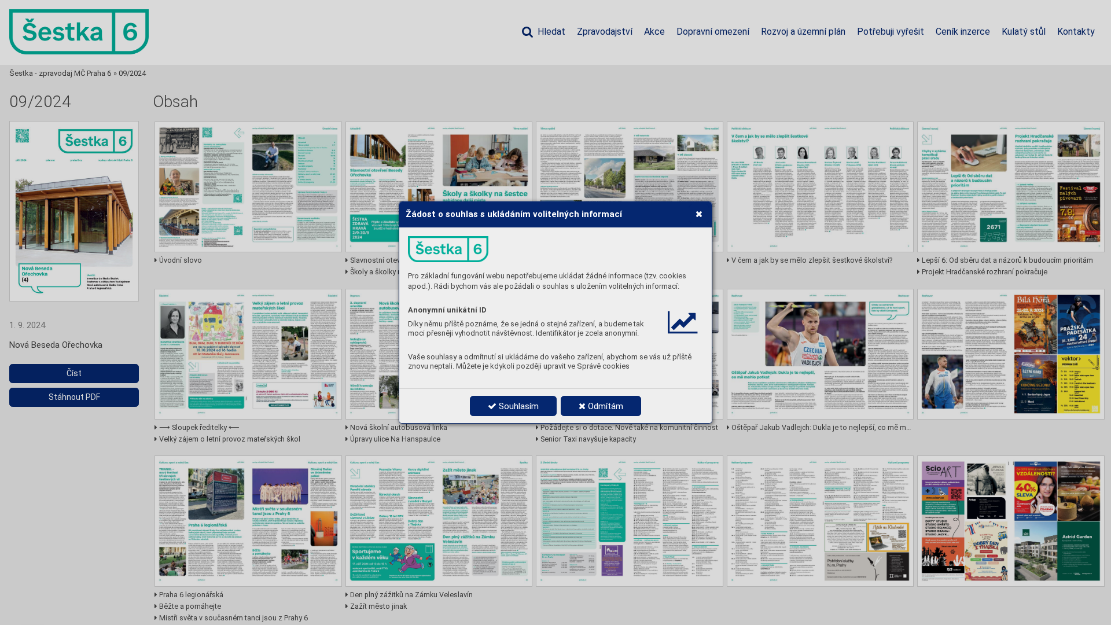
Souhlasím (517, 406)
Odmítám (604, 406)
